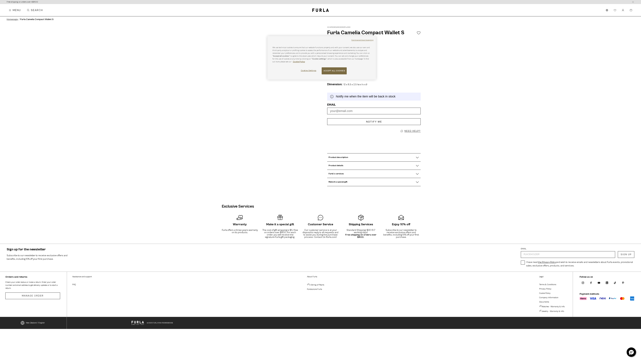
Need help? (412, 131)
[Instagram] (583, 282)
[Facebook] (591, 282)
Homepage (12, 19)
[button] (377, 137)
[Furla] (320, 10)
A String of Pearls (316, 285)
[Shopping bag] (631, 10)
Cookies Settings (308, 71)
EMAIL (523, 249)
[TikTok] (615, 282)
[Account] (623, 10)
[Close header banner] (633, 2)
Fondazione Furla (314, 289)
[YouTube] (599, 282)
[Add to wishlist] (419, 33)
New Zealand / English (35, 323)
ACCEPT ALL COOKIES (334, 71)
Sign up (626, 254)
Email (331, 104)
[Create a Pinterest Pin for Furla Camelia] (371, 137)
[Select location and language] (607, 10)
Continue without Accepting (362, 40)
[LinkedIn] (607, 282)
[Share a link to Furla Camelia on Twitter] (375, 137)
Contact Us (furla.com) (325, 237)
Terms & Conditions (547, 284)
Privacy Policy (545, 289)
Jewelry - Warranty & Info (553, 311)
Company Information (548, 297)
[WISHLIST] (615, 10)
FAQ (74, 284)
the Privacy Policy (547, 262)
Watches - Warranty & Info (553, 307)
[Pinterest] (623, 282)
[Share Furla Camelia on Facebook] (373, 137)
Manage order (33, 295)
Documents (544, 302)
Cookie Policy (545, 293)
